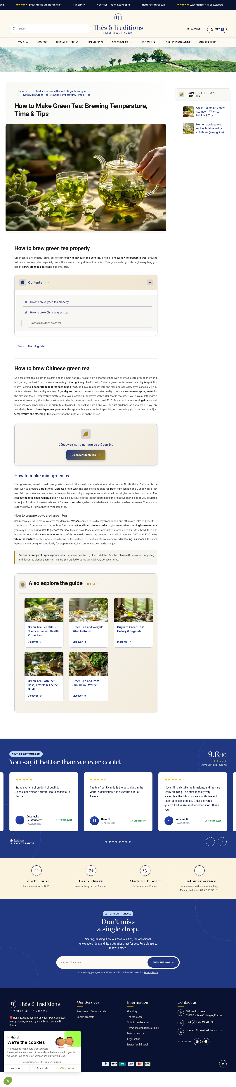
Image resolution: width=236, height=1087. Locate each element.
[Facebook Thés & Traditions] (205, 1041)
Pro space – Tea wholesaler (92, 1011)
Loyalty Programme (177, 42)
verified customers (39, 4)
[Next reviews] (222, 841)
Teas (21, 42)
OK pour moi (68, 1068)
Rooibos (42, 42)
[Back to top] (223, 1063)
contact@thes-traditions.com (204, 1030)
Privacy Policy (151, 972)
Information (137, 1002)
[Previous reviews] (210, 841)
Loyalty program (85, 1017)
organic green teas (54, 555)
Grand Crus (95, 42)
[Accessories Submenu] (131, 42)
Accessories (120, 42)
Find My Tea (148, 42)
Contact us (187, 1002)
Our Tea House (208, 42)
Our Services (88, 1002)
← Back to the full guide (29, 346)
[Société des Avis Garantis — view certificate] (21, 841)
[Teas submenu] (27, 42)
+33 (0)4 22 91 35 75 (119, 4)
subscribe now (161, 962)
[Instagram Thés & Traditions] (197, 1041)
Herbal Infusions (67, 42)
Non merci (16, 1068)
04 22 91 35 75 (209, 890)
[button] (7, 1080)
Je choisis (42, 1068)
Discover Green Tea (84, 455)
